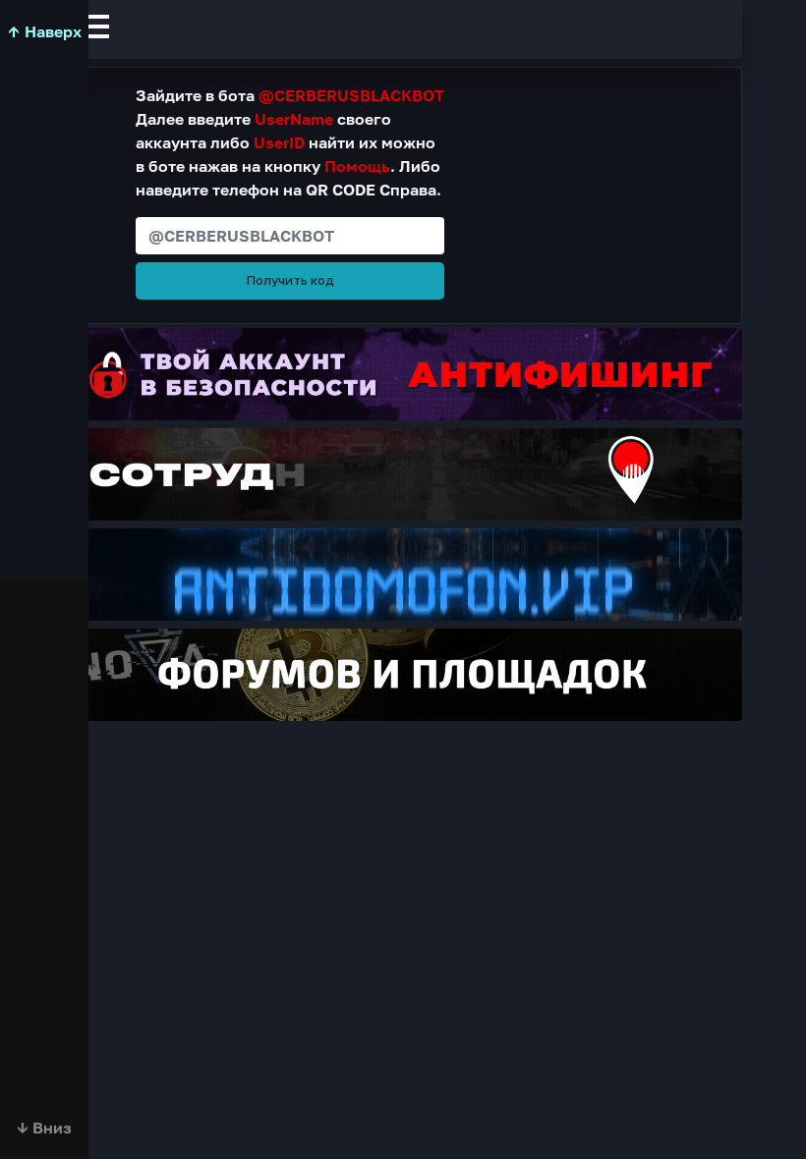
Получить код (290, 280)
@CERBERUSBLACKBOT (351, 95)
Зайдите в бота (290, 95)
